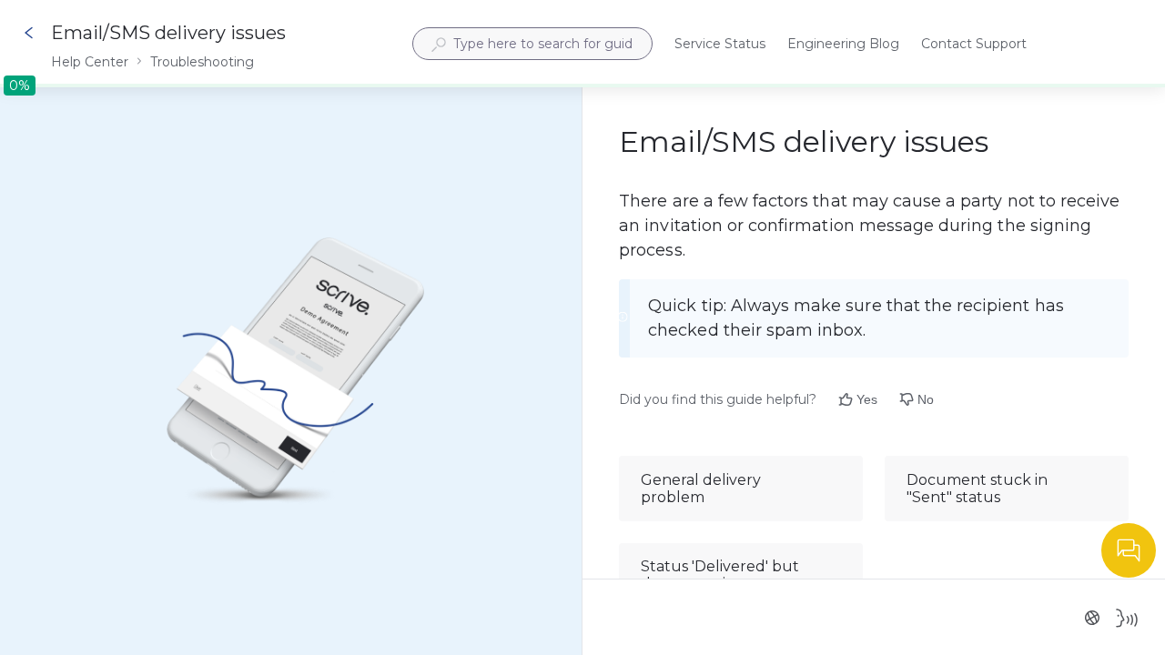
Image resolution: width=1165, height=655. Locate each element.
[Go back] (29, 33)
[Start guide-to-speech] (1126, 617)
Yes (866, 399)
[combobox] (532, 43)
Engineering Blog (843, 45)
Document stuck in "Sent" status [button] (977, 488)
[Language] (1092, 617)
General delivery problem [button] (701, 488)
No (925, 399)
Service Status (719, 45)
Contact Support (974, 45)
